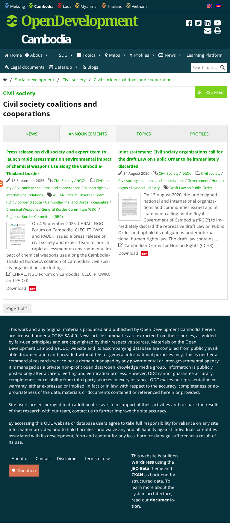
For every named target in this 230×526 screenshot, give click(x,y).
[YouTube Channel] (217, 24)
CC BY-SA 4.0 (64, 335)
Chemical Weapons (22, 209)
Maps (114, 55)
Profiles (141, 55)
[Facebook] (189, 24)
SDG (63, 55)
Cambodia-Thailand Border (67, 202)
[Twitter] (198, 24)
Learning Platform (205, 55)
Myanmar (89, 6)
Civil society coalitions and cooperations (134, 79)
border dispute (29, 202)
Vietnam (139, 6)
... (64, 267)
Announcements (88, 134)
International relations (24, 195)
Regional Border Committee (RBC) (34, 216)
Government (197, 180)
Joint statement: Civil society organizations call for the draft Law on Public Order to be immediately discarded (170, 159)
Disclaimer (67, 458)
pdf (32, 289)
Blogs (92, 67)
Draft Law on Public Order (191, 187)
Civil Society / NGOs (70, 180)
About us (21, 458)
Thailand (114, 6)
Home (16, 55)
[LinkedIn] (208, 24)
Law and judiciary (145, 187)
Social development (34, 79)
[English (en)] (209, 6)
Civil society (74, 79)
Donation (27, 470)
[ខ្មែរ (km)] (218, 6)
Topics (89, 55)
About (36, 55)
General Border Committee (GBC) (69, 209)
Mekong (17, 6)
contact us (82, 411)
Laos (67, 6)
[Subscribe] (207, 31)
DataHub (63, 67)
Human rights (95, 187)
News (170, 55)
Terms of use (97, 458)
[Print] (217, 31)
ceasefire (101, 202)
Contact (43, 458)
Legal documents (27, 67)
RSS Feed (214, 92)
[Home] (5, 79)
